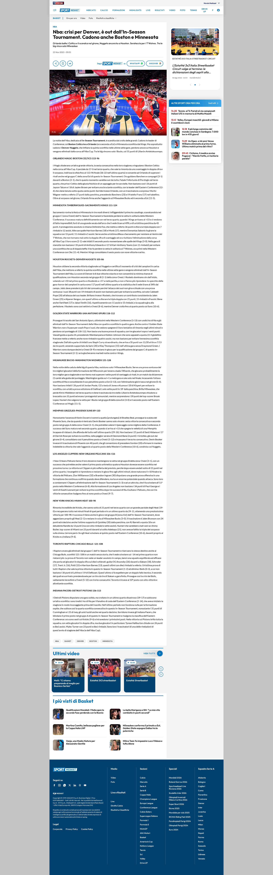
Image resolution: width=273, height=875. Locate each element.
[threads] (79, 785)
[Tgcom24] (58, 3)
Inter (200, 807)
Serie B (143, 790)
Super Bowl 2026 (176, 804)
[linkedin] (74, 785)
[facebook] (54, 785)
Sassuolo (202, 846)
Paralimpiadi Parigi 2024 (180, 821)
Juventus (202, 812)
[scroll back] (161, 669)
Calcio (142, 777)
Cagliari (201, 786)
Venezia (201, 858)
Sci (141, 854)
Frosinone (202, 799)
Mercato (143, 782)
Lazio (200, 816)
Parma (201, 837)
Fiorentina (202, 794)
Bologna (201, 782)
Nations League (147, 846)
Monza (201, 829)
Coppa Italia (145, 794)
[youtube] (85, 785)
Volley (142, 858)
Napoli (201, 833)
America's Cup (146, 841)
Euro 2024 (173, 829)
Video (113, 777)
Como (200, 790)
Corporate (57, 829)
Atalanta (202, 777)
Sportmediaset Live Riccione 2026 (177, 787)
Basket (143, 837)
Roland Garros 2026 (178, 782)
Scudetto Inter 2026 (177, 793)
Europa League (146, 803)
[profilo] (218, 10)
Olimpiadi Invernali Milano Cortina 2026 (178, 798)
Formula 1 (144, 820)
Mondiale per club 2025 (179, 812)
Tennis (142, 850)
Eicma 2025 (174, 808)
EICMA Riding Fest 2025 (179, 817)
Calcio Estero (146, 812)
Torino (201, 850)
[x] (69, 785)
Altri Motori (145, 833)
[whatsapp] (64, 785)
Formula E (144, 824)
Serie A (143, 786)
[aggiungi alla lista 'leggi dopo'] (63, 63)
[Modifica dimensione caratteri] (70, 63)
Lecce (200, 820)
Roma (200, 841)
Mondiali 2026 (175, 777)
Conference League (148, 807)
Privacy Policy (72, 829)
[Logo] (70, 10)
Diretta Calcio (117, 805)
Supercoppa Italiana (149, 816)
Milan (200, 824)
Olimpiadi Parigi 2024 (178, 825)
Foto (113, 782)
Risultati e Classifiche (120, 810)
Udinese (201, 854)
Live (112, 801)
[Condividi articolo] (56, 63)
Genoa (201, 803)
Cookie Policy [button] (87, 829)
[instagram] (59, 785)
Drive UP (144, 863)
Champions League (148, 799)
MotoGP (143, 829)
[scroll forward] (161, 674)
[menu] (54, 10)
